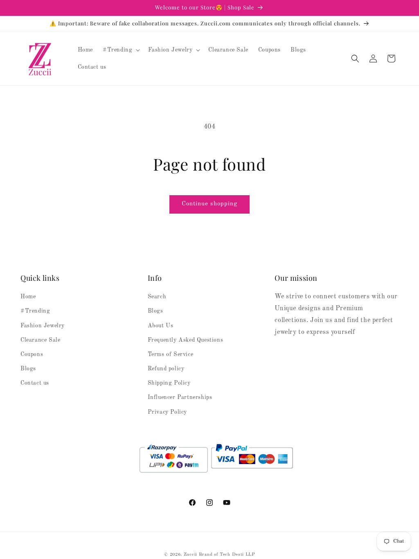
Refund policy (166, 369)
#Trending (35, 311)
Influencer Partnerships (180, 397)
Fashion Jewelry (42, 326)
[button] (120, 50)
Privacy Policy (167, 412)
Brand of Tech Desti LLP (227, 554)
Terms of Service (171, 354)
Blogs (28, 369)
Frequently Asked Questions (185, 340)
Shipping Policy (169, 383)
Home (28, 297)
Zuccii (190, 554)
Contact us (34, 383)
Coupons (31, 354)
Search (157, 297)
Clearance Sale (40, 340)
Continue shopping (209, 204)
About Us (160, 326)
